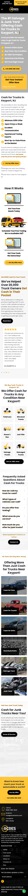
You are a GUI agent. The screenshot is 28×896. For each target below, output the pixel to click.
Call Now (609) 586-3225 (7, 2)
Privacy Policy (18, 889)
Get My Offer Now (12, 163)
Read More (7, 321)
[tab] (1, 372)
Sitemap (4, 892)
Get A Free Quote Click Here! (21, 2)
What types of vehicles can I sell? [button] (11, 500)
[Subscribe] (25, 876)
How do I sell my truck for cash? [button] (10, 492)
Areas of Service (9, 734)
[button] (2, 9)
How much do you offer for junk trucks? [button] (12, 526)
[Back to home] (14, 9)
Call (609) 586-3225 (12, 69)
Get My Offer (14, 792)
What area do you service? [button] (11, 517)
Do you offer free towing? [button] (10, 509)
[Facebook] (2, 881)
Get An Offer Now (12, 461)
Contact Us (14, 542)
